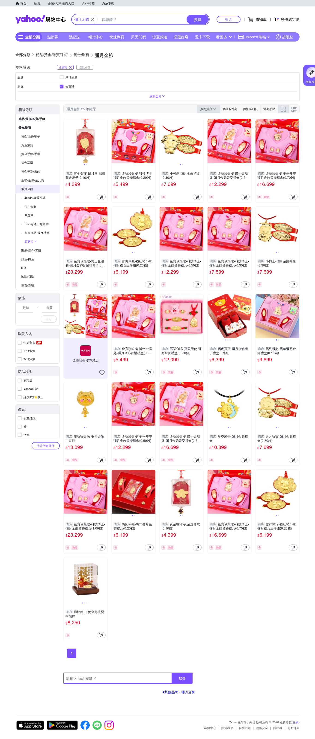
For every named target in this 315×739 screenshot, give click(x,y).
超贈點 (287, 36)
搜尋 (182, 678)
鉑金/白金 (27, 259)
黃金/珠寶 (24, 127)
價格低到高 (229, 109)
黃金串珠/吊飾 (30, 171)
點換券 (52, 36)
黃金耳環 (27, 162)
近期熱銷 (269, 109)
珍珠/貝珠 (27, 276)
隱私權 (277, 728)
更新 (296, 722)
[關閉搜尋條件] (92, 19)
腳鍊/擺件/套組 (31, 250)
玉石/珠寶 (27, 285)
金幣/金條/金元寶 (32, 180)
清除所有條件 (46, 445)
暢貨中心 (95, 36)
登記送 (74, 36)
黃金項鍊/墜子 (30, 136)
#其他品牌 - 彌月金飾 (179, 691)
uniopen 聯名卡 (257, 36)
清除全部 (84, 67)
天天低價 (138, 36)
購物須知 (245, 728)
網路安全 (262, 728)
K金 (23, 268)
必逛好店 (181, 36)
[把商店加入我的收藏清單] (102, 373)
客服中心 (210, 728)
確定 (49, 319)
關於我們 (227, 728)
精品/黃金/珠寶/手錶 (31, 119)
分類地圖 (294, 728)
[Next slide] (104, 141)
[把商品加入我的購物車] (101, 197)
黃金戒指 (27, 145)
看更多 (221, 36)
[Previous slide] (67, 141)
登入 (228, 19)
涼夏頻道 (159, 36)
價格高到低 (250, 109)
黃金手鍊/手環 (30, 154)
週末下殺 (202, 36)
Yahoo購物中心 (40, 19)
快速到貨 (117, 36)
